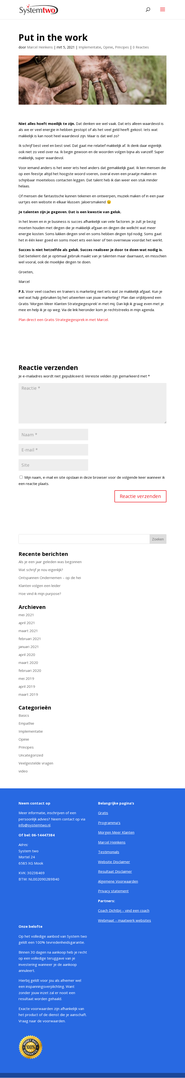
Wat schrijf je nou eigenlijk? (41, 569)
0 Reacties (141, 47)
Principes (122, 47)
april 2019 (27, 686)
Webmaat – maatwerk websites (124, 920)
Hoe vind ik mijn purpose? (40, 593)
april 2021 (27, 622)
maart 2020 (28, 662)
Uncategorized (31, 755)
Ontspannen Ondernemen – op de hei (50, 577)
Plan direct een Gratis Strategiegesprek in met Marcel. (64, 319)
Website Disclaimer (114, 861)
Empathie (26, 723)
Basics (24, 715)
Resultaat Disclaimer (115, 871)
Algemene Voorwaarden (118, 881)
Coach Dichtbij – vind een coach (123, 910)
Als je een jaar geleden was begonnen (50, 561)
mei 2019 (26, 678)
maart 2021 (28, 630)
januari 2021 (29, 646)
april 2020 (27, 654)
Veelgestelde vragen (36, 763)
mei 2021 (26, 614)
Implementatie (90, 47)
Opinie (108, 47)
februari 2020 (30, 670)
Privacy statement (113, 890)
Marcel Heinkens (40, 47)
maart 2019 (28, 694)
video (23, 771)
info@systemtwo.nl (34, 825)
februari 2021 (30, 638)
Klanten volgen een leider (40, 585)
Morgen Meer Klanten (116, 832)
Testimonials (108, 851)
